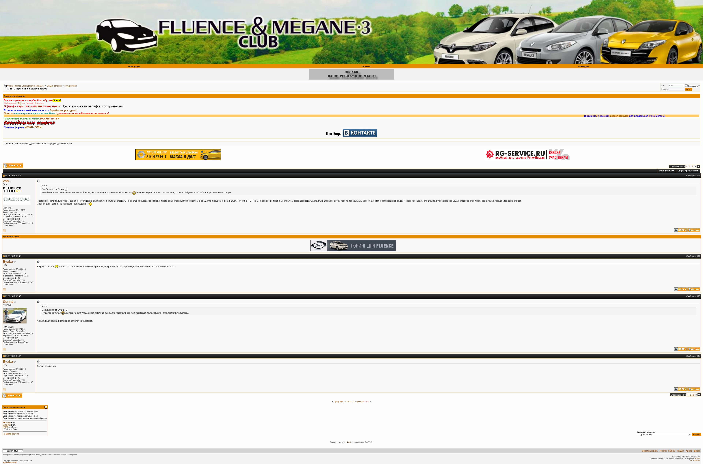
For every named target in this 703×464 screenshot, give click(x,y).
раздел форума (589, 116)
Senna (8, 302)
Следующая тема (361, 402)
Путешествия (70, 86)
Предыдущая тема (342, 402)
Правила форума (11, 434)
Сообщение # (693, 175)
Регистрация (134, 66)
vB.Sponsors (695, 460)
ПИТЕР (55, 118)
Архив (689, 451)
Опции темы (665, 171)
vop (6, 181)
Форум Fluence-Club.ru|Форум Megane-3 (25, 86)
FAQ (18, 103)
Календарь (583, 66)
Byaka (8, 261)
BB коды (7, 423)
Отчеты (8, 113)
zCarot (697, 459)
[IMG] (5, 427)
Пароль (664, 89)
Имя (663, 86)
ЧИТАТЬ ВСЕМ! (33, 127)
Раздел (680, 451)
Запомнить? (694, 86)
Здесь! (57, 100)
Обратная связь (650, 451)
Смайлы (7, 425)
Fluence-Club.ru (667, 451)
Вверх (697, 451)
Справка (366, 66)
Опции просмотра (687, 171)
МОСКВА (45, 118)
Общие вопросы (54, 86)
